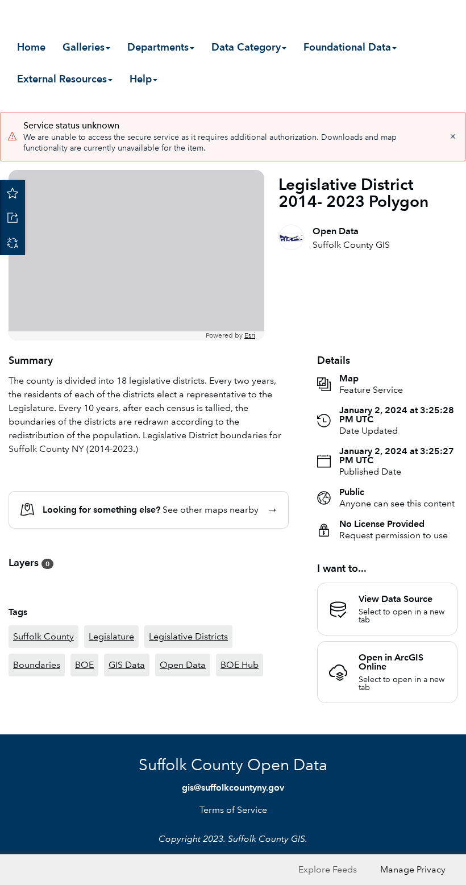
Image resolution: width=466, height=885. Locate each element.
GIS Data (127, 664)
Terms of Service (233, 809)
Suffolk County (43, 636)
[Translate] (12, 242)
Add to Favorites (12, 192)
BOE (84, 664)
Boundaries (36, 664)
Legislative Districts (188, 636)
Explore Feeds (327, 869)
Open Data (183, 664)
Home (31, 47)
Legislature (111, 636)
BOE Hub (239, 664)
